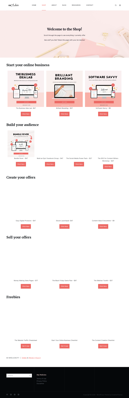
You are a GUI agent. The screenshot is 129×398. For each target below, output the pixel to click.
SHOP (44, 5)
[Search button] (30, 375)
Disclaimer (40, 383)
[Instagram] (14, 394)
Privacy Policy (42, 381)
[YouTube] (18, 394)
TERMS (24, 358)
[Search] (115, 5)
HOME (34, 5)
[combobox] (17, 375)
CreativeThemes (117, 395)
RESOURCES (76, 5)
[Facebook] (7, 394)
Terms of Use (41, 379)
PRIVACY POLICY (35, 358)
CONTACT (89, 5)
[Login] (120, 5)
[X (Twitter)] (11, 394)
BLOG (64, 5)
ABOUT (54, 5)
